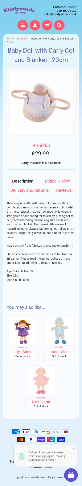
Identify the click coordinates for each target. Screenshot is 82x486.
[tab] (23, 182)
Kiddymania (39, 477)
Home (10, 38)
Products (22, 38)
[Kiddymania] (19, 10)
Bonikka (41, 145)
